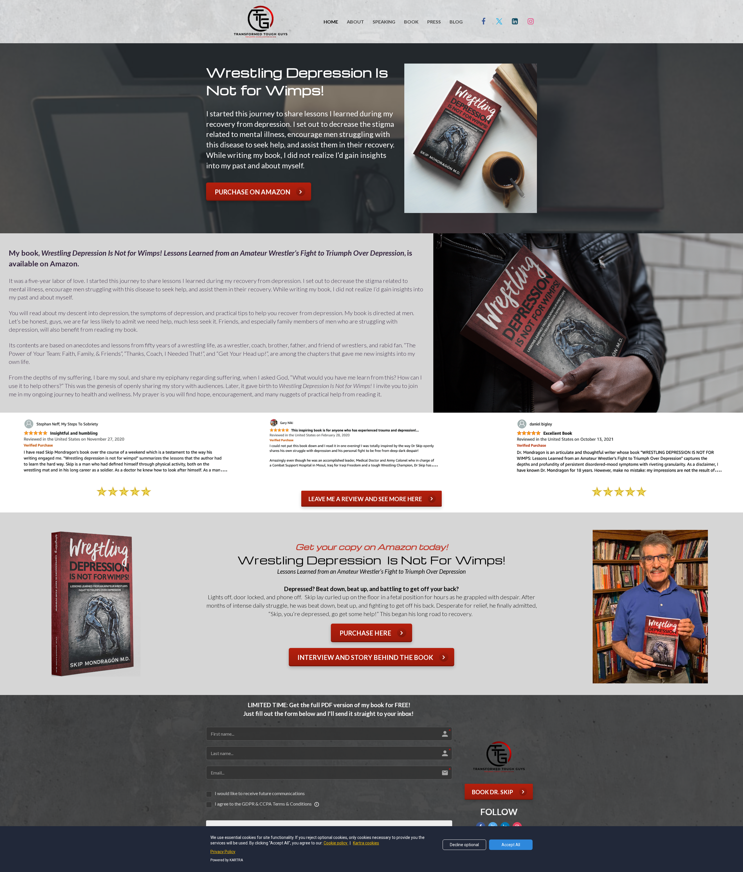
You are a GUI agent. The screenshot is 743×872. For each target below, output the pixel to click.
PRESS (434, 21)
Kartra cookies (366, 843)
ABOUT (355, 21)
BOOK (411, 21)
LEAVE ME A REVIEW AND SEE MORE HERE (365, 498)
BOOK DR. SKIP (492, 791)
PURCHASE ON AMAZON (252, 192)
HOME (331, 21)
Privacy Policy (222, 851)
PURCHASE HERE (365, 633)
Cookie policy (336, 843)
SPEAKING (384, 21)
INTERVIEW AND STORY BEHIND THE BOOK (365, 657)
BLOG (456, 21)
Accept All (511, 844)
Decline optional (464, 844)
